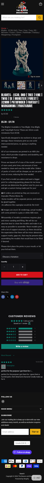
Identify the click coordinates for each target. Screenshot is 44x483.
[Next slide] (41, 85)
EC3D (6, 114)
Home (3, 28)
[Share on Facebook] (3, 297)
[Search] (39, 17)
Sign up (35, 432)
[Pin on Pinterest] (17, 297)
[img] (6, 362)
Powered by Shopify (22, 479)
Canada (20, 443)
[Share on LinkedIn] (12, 297)
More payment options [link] (22, 288)
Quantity (4, 262)
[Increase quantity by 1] (23, 267)
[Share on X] (8, 297)
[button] (9, 85)
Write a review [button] (22, 346)
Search (22, 474)
